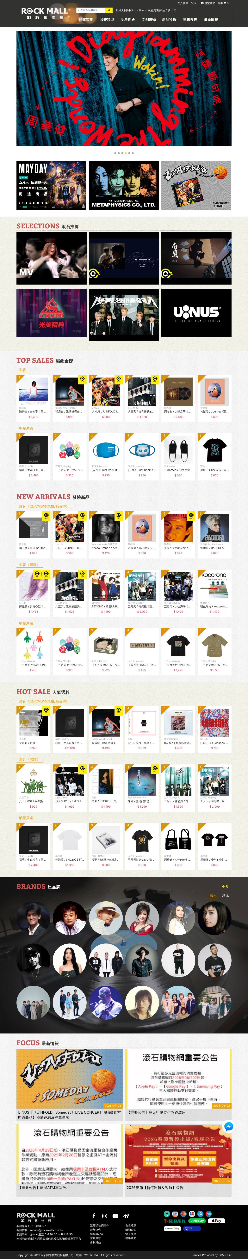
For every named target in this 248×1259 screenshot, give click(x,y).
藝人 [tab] (213, 895)
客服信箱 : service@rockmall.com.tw (39, 1230)
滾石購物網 (44, 13)
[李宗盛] (106, 1003)
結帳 (223, 3)
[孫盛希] (70, 960)
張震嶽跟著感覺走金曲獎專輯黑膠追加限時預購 (146, 10)
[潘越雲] (178, 918)
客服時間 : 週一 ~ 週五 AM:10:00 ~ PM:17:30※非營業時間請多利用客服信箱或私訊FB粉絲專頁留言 (48, 1236)
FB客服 (229, 1126)
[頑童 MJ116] (106, 960)
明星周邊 (128, 19)
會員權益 (95, 1242)
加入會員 (182, 3)
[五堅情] (33, 1003)
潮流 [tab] (225, 895)
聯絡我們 (130, 1238)
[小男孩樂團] (70, 1003)
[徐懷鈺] (215, 918)
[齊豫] (142, 918)
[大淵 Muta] (178, 960)
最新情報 (211, 19)
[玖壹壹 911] (215, 1003)
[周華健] (33, 918)
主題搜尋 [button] (190, 19)
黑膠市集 (86, 19)
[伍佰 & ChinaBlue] (142, 1003)
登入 (193, 3)
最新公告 (95, 1229)
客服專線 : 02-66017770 (31, 1226)
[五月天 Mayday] (178, 1003)
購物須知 (130, 1229)
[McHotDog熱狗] (33, 960)
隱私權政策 (97, 1233)
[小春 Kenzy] (142, 960)
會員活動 (130, 1225)
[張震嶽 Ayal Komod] (106, 918)
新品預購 (169, 19)
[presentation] (12, 401)
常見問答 (130, 1233)
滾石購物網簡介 (99, 1225)
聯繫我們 (209, 3)
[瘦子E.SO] (215, 960)
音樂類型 (107, 19)
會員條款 (95, 1238)
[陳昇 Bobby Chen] (70, 918)
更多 (225, 886)
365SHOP (225, 1255)
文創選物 (149, 19)
